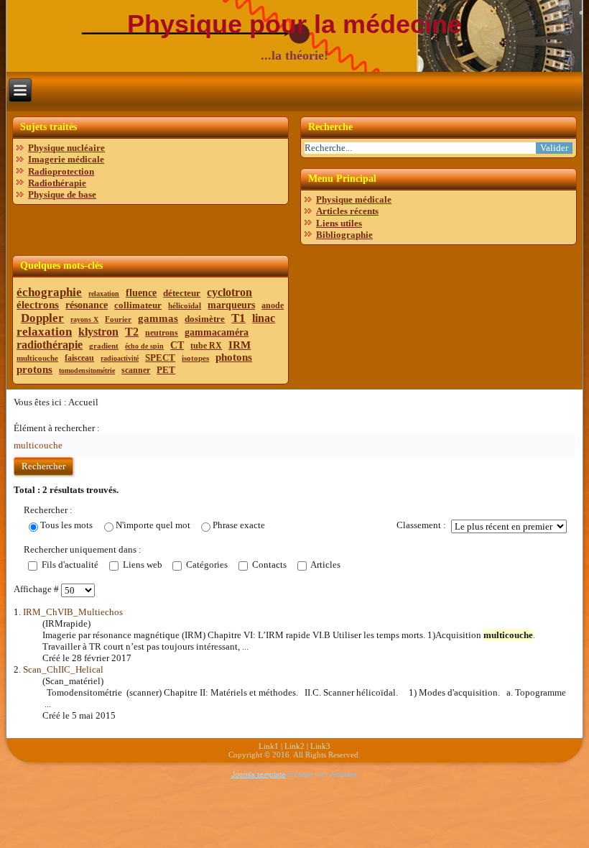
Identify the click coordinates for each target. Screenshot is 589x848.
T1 (238, 318)
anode (272, 305)
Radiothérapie (57, 183)
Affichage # (37, 589)
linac (263, 318)
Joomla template (258, 774)
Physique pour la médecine (294, 24)
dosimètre (205, 318)
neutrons (161, 333)
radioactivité (120, 358)
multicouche (37, 358)
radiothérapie (50, 344)
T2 (132, 332)
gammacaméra (217, 332)
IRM (239, 345)
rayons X (84, 319)
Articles (324, 564)
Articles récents (347, 211)
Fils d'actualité (69, 564)
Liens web (141, 564)
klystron (98, 332)
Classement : (421, 525)
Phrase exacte (239, 525)
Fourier (118, 319)
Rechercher (43, 466)
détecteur (181, 292)
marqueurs (231, 305)
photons (233, 357)
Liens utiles (339, 223)
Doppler (42, 318)
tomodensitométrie (87, 370)
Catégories (206, 564)
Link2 (294, 746)
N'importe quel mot (153, 525)
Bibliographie (344, 234)
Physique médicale (353, 199)
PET (166, 369)
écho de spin (144, 346)
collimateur (138, 305)
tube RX (206, 346)
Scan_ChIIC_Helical (63, 669)
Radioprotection (61, 171)
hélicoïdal (184, 305)
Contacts (268, 564)
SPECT (160, 357)
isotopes (195, 358)
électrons (38, 304)
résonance (86, 305)
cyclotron (229, 292)
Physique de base (62, 194)
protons (34, 369)
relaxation (103, 294)
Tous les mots (66, 525)
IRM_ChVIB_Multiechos (73, 612)
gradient (104, 345)
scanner (135, 370)
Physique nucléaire (66, 147)
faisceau (79, 358)
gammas (158, 318)
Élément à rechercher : (57, 428)
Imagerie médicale (66, 159)
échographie (49, 292)
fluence (141, 292)
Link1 (269, 746)
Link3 (320, 746)
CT (177, 345)
